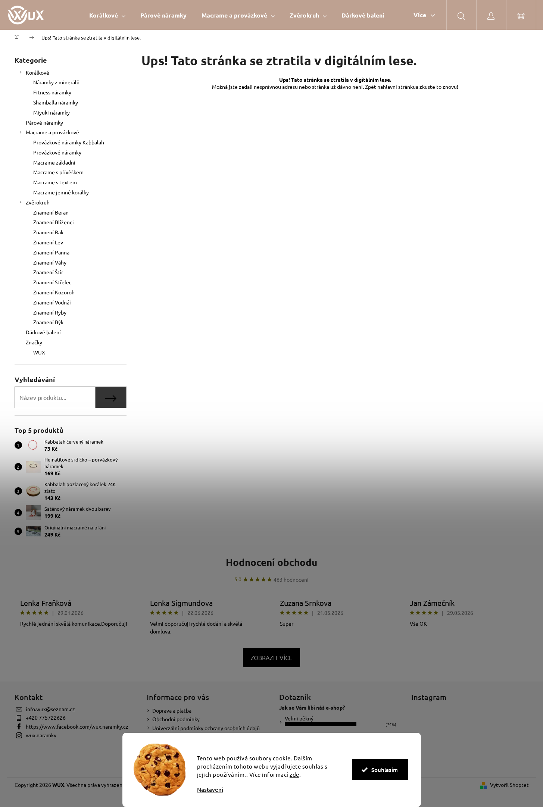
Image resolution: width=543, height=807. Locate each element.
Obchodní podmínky (176, 719)
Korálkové (37, 72)
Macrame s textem (55, 182)
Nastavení (210, 789)
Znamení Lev (48, 242)
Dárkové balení (43, 332)
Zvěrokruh (38, 202)
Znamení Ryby (49, 312)
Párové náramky (44, 122)
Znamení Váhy (49, 262)
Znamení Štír (48, 272)
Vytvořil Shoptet (509, 784)
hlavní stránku (399, 86)
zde (294, 774)
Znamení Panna (51, 252)
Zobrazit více (271, 657)
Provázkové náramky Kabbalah (68, 142)
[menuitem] (107, 15)
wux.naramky (41, 735)
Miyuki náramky (51, 112)
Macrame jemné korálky (61, 192)
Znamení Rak (48, 232)
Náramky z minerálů (56, 82)
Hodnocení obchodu (271, 562)
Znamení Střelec (52, 282)
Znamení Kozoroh (54, 292)
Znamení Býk (48, 322)
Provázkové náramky (57, 152)
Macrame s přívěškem (58, 172)
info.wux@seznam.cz (50, 709)
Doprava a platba (171, 710)
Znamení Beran (51, 212)
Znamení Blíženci (53, 222)
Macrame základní (54, 162)
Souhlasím (384, 769)
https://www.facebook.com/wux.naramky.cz (77, 726)
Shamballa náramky (55, 102)
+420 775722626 (46, 717)
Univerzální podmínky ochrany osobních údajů (206, 728)
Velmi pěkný (299, 718)
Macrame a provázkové (52, 132)
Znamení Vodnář (52, 302)
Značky (34, 342)
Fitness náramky (52, 92)
